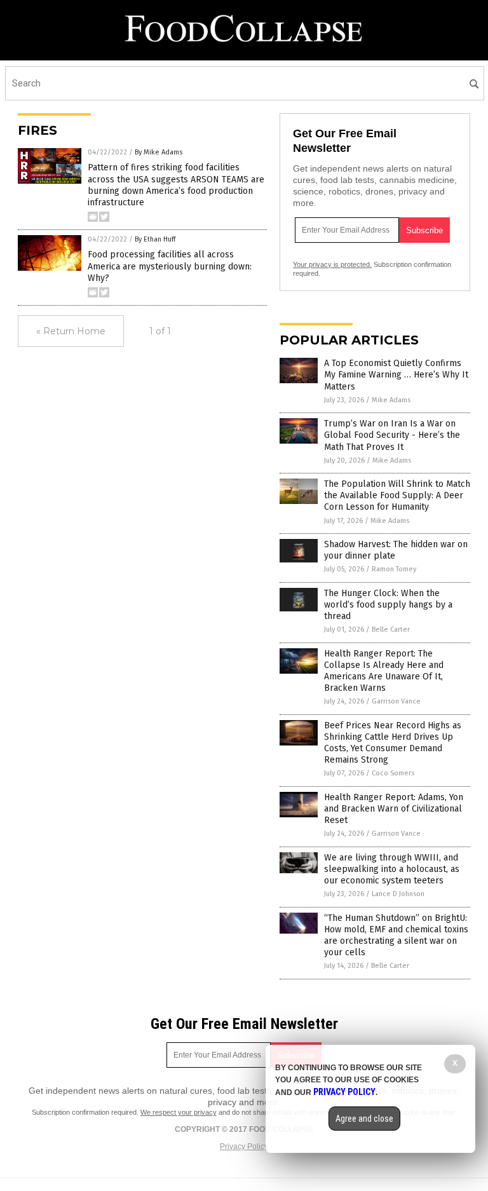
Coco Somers (393, 773)
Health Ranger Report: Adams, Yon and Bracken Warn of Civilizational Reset (393, 809)
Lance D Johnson (398, 894)
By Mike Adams (158, 152)
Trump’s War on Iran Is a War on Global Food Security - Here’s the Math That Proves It (392, 435)
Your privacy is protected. (332, 264)
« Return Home (70, 331)
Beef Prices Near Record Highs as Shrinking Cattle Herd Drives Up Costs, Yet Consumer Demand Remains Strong (392, 743)
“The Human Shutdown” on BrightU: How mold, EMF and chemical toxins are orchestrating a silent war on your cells (396, 935)
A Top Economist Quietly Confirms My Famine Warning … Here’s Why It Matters (396, 374)
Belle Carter (391, 629)
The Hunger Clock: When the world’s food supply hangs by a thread (388, 605)
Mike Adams (391, 400)
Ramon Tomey (394, 569)
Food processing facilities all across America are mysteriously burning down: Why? (170, 266)
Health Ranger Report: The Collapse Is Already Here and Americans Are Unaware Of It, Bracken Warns (384, 671)
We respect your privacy (178, 1112)
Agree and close (364, 1118)
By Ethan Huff (155, 239)
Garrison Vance (396, 701)
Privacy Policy (244, 1146)
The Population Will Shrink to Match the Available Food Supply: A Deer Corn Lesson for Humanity (397, 495)
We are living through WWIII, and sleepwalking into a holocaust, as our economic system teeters (391, 869)
